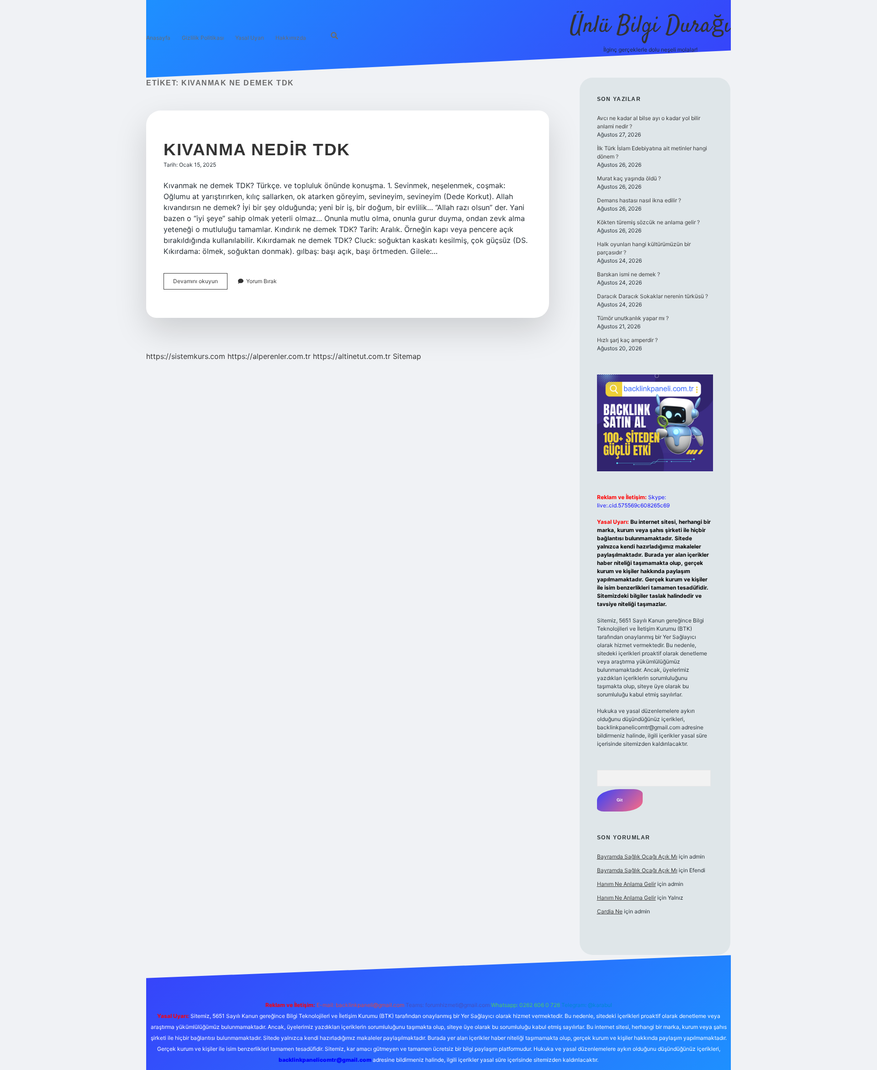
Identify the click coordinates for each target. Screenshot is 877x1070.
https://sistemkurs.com (185, 356)
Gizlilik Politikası (203, 37)
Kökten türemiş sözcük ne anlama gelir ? (648, 222)
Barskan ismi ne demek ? (628, 274)
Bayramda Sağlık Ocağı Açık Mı (637, 856)
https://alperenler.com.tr (269, 356)
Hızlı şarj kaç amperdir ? (627, 340)
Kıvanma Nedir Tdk (257, 149)
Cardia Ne (610, 911)
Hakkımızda (290, 37)
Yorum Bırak (261, 281)
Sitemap (407, 356)
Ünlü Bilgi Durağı (650, 26)
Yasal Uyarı (249, 37)
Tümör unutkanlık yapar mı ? (633, 318)
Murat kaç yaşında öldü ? (629, 178)
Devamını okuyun (200, 283)
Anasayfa (158, 37)
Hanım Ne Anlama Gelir (626, 883)
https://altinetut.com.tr (352, 356)
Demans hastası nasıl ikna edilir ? (639, 200)
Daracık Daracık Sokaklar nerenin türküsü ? (652, 296)
